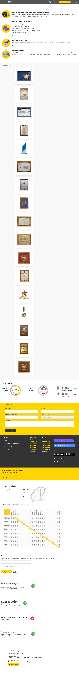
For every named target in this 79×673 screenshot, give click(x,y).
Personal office (8, 446)
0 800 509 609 (34, 441)
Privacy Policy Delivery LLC (7, 474)
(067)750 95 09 (46, 449)
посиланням (27, 35)
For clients (6, 437)
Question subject (45, 414)
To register (64, 2)
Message (7, 420)
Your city (43, 408)
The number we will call (11, 414)
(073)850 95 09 (46, 446)
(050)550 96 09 (46, 448)
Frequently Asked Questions (11, 443)
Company (6, 440)
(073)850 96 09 (34, 446)
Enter (55, 2)
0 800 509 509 (46, 441)
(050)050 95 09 (34, 448)
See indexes (73, 383)
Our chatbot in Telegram (63, 445)
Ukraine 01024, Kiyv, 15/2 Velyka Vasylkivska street (12, 470)
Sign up (6, 572)
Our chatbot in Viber (62, 440)
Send (10, 431)
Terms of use (4, 477)
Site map (6, 449)
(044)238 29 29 (46, 444)
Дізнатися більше (13, 664)
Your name (8, 408)
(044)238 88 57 (34, 444)
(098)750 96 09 (34, 449)
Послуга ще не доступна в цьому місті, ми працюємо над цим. (25, 657)
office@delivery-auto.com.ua (11, 472)
